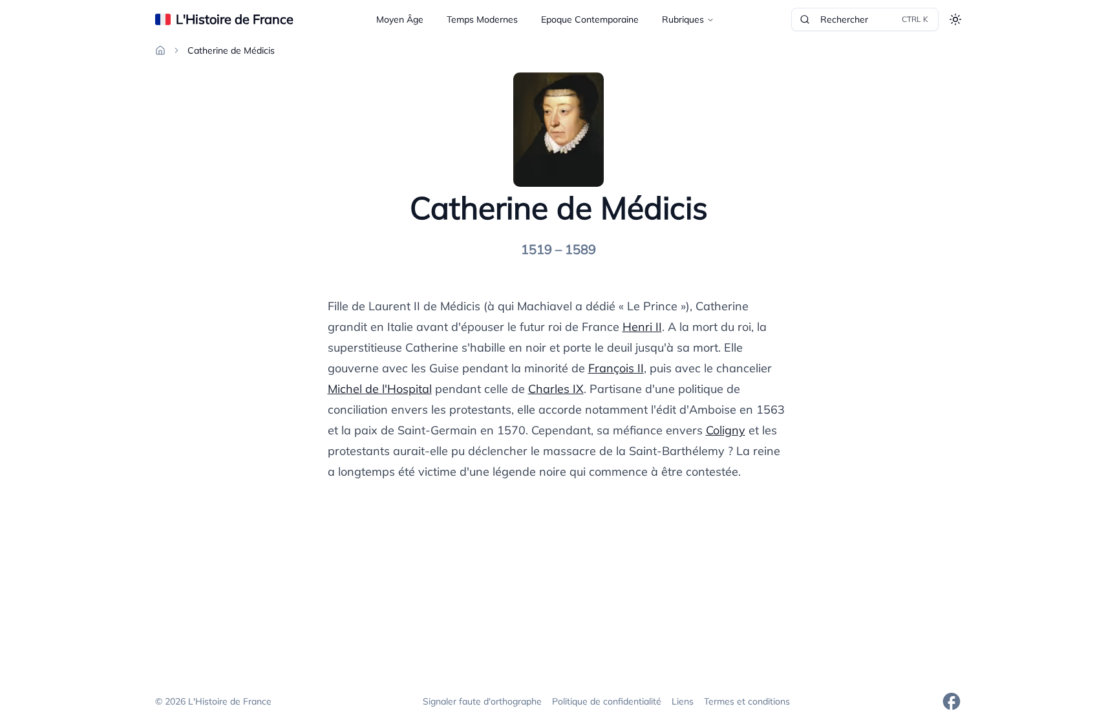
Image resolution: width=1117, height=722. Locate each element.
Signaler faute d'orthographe (482, 701)
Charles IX (556, 388)
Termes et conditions (747, 701)
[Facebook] (951, 701)
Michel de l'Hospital (380, 388)
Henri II (642, 326)
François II (616, 368)
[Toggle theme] (955, 19)
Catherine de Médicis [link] (231, 50)
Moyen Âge (399, 19)
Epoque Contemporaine (590, 19)
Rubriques (683, 19)
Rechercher (874, 19)
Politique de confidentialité (606, 701)
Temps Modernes (482, 19)
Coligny (725, 430)
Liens (683, 701)
